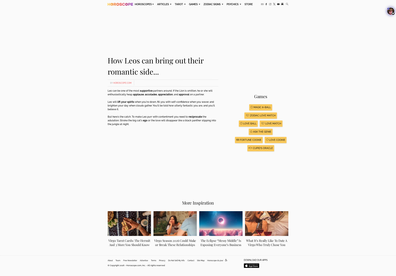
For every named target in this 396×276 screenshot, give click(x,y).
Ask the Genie (261, 131)
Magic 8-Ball (262, 107)
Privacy (162, 260)
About (110, 260)
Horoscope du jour (215, 260)
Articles (163, 4)
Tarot (179, 4)
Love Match (273, 123)
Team (118, 260)
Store (249, 4)
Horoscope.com (122, 83)
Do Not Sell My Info (176, 260)
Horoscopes (143, 4)
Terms (153, 260)
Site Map (200, 260)
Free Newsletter (130, 260)
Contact (190, 260)
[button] (226, 260)
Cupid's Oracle (262, 148)
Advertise (144, 260)
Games (193, 4)
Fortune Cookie (250, 139)
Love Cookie (276, 139)
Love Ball (249, 123)
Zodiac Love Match (262, 115)
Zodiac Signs (212, 4)
